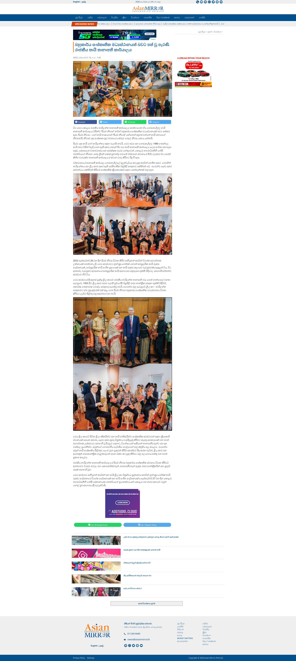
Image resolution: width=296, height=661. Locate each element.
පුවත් (210, 31)
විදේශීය (114, 17)
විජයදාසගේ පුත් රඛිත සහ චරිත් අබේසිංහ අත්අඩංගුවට (72, 23)
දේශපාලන (102, 17)
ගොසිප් (202, 17)
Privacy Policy (79, 658)
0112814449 (133, 633)
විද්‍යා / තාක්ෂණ (163, 17)
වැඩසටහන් (189, 17)
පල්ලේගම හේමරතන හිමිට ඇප (131, 23)
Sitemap (90, 658)
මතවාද (180, 632)
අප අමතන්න (182, 641)
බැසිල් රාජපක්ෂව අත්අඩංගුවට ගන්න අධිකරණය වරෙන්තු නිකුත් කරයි (174, 23)
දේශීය (90, 17)
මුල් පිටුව (79, 17)
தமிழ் (84, 1)
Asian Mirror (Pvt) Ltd (213, 658)
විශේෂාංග (135, 17)
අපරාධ (177, 17)
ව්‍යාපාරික (148, 17)
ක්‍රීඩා (124, 17)
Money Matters (185, 638)
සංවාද (179, 635)
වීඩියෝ (180, 629)
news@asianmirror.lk (138, 639)
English (76, 1)
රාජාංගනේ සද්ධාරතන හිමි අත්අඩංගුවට (219, 23)
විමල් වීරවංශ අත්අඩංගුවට (106, 23)
